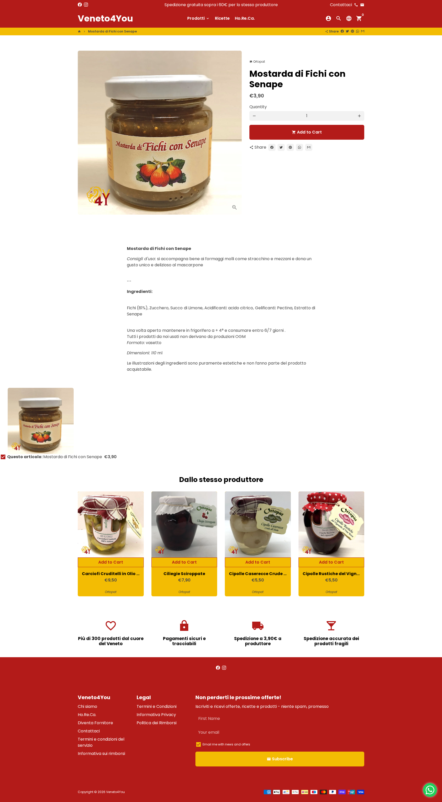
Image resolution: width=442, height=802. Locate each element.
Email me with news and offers (226, 744)
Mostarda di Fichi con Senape (112, 31)
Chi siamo (87, 706)
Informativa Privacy (156, 715)
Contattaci (89, 731)
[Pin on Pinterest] (352, 31)
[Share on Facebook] (342, 31)
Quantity (258, 107)
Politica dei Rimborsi (156, 723)
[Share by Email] (362, 31)
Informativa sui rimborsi (101, 753)
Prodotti (198, 18)
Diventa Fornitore (95, 723)
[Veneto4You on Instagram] (86, 5)
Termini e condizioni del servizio (101, 742)
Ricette (222, 18)
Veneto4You (115, 792)
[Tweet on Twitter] (347, 31)
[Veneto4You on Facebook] (80, 5)
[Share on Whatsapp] (357, 31)
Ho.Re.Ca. (245, 18)
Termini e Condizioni (156, 706)
